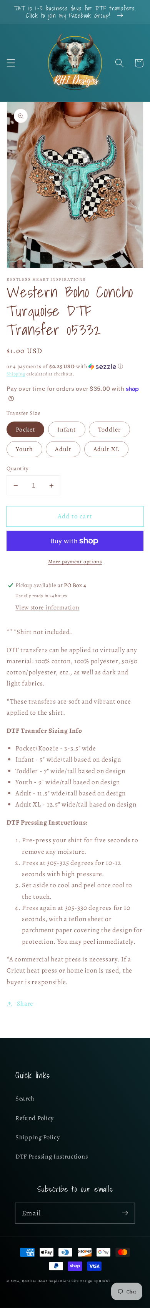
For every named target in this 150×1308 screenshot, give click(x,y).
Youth (24, 449)
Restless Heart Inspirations (46, 1280)
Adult (63, 449)
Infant (66, 429)
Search (25, 1098)
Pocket (25, 429)
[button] (11, 63)
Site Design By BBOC (91, 1280)
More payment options (75, 561)
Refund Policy (34, 1118)
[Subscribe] (125, 1213)
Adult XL (106, 449)
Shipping (16, 374)
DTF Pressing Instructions (51, 1156)
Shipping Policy (37, 1137)
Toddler (109, 429)
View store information (47, 607)
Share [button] (25, 1003)
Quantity (18, 468)
